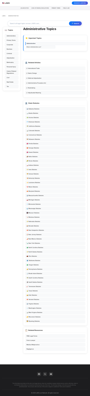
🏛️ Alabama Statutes (33, 109)
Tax (8, 86)
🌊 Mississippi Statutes (34, 208)
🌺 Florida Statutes (32, 143)
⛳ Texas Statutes (32, 291)
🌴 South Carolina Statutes (35, 278)
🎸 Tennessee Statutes (34, 286)
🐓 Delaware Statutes (33, 139)
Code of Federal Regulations (11, 72)
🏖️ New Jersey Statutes (34, 234)
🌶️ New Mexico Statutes (34, 239)
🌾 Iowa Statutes (32, 169)
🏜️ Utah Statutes (32, 295)
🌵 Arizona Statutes (33, 117)
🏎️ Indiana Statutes (33, 165)
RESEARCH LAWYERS (80, 3)
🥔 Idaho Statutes (32, 156)
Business (9, 49)
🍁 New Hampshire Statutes (35, 230)
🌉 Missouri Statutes (33, 213)
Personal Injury (11, 66)
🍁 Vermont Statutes (33, 299)
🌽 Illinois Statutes (32, 161)
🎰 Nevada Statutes (33, 226)
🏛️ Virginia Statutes (33, 304)
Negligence (30, 349)
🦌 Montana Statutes (33, 217)
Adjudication (25, 8)
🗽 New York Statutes (33, 243)
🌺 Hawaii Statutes (32, 152)
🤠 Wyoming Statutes (33, 321)
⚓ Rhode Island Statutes (34, 273)
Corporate (10, 44)
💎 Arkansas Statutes (33, 122)
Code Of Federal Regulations (40, 8)
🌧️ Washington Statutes (34, 308)
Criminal (9, 53)
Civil (8, 77)
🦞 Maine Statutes (32, 187)
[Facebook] (39, 374)
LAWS (3, 16)
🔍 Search (75, 23)
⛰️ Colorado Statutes (33, 130)
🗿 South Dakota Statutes (34, 282)
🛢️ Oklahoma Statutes (33, 260)
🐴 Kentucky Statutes (33, 178)
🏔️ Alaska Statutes (32, 113)
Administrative (11, 36)
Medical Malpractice (33, 344)
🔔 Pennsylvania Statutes (34, 269)
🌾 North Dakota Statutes (34, 252)
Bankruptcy (10, 62)
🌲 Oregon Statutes (33, 265)
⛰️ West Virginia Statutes (34, 312)
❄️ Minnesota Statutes (34, 204)
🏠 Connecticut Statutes (34, 135)
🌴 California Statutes (33, 126)
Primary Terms (56, 8)
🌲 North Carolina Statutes (35, 247)
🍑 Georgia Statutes (33, 148)
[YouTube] (51, 374)
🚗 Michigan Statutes (33, 200)
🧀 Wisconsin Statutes (34, 317)
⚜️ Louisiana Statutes (33, 182)
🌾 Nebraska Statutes (33, 221)
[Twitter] (45, 374)
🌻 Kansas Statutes (33, 174)
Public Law (66, 8)
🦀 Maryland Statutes (33, 191)
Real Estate (10, 82)
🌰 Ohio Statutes (32, 256)
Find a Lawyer (31, 340)
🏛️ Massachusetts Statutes (35, 195)
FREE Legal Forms (32, 336)
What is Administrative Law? (33, 47)
